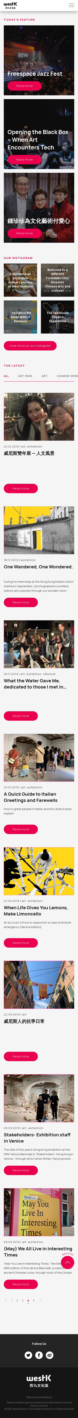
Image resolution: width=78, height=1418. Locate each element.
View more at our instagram (30, 346)
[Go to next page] (40, 1301)
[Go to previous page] (6, 1301)
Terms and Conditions (39, 1397)
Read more (24, 86)
